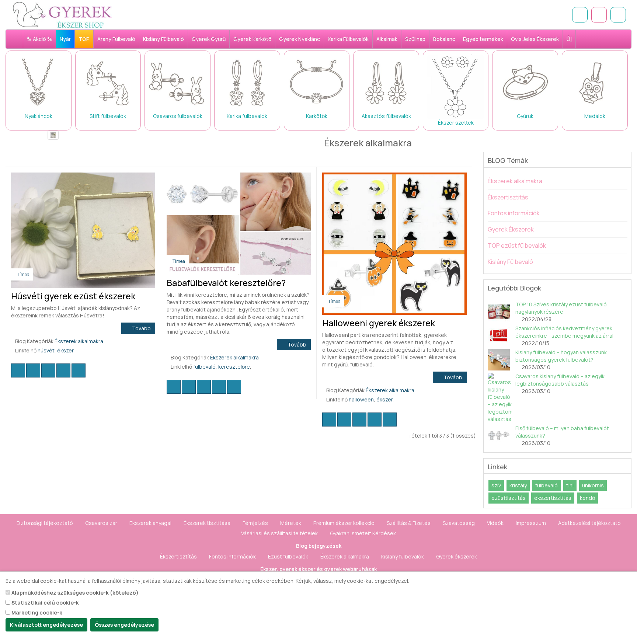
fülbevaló (204, 366)
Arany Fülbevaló (116, 38)
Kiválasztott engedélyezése (46, 624)
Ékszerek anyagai (150, 522)
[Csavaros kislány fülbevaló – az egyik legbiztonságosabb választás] (500, 398)
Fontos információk (514, 213)
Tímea (23, 274)
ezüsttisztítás (508, 497)
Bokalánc (444, 38)
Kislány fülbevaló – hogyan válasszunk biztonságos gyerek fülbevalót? (561, 356)
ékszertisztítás (552, 497)
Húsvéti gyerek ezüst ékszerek (73, 296)
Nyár (65, 38)
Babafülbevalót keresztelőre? (226, 283)
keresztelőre (234, 366)
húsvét (46, 350)
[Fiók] (618, 14)
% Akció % (39, 38)
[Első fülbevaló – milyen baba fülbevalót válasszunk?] (500, 436)
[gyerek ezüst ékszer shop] (17, 39)
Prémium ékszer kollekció (344, 522)
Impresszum (531, 522)
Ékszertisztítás (508, 197)
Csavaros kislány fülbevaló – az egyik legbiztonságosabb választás (560, 380)
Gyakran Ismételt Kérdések (363, 533)
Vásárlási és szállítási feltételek (279, 533)
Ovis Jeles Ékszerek (535, 38)
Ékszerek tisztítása (207, 522)
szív (496, 485)
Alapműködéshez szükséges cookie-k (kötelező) (74, 592)
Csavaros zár (101, 522)
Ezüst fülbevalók (288, 556)
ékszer (65, 350)
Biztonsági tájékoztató (45, 522)
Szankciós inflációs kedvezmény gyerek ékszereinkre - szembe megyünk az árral (564, 332)
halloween (361, 399)
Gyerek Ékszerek (511, 229)
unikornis (593, 485)
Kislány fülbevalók (402, 556)
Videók (495, 522)
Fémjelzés (255, 522)
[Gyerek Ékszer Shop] (110, 15)
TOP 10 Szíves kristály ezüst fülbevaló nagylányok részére (561, 308)
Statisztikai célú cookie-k (44, 602)
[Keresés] (580, 14)
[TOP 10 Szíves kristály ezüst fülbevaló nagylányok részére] (500, 312)
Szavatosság (459, 522)
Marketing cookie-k (36, 612)
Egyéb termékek (483, 38)
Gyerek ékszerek (456, 556)
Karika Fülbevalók (348, 38)
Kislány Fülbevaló (163, 38)
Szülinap (415, 38)
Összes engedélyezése (124, 624)
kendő (587, 497)
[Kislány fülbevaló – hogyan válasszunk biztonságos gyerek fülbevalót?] (500, 360)
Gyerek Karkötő (252, 38)
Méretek (290, 522)
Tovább (140, 328)
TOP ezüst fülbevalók (517, 245)
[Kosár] (599, 14)
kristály (518, 485)
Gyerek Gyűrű (209, 38)
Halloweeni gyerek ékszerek (378, 323)
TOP (84, 38)
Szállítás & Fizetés (409, 522)
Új (569, 38)
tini (570, 485)
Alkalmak (386, 38)
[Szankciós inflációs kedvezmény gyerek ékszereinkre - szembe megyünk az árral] (500, 336)
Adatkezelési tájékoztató (589, 522)
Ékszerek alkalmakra (79, 341)
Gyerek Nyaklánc (299, 38)
